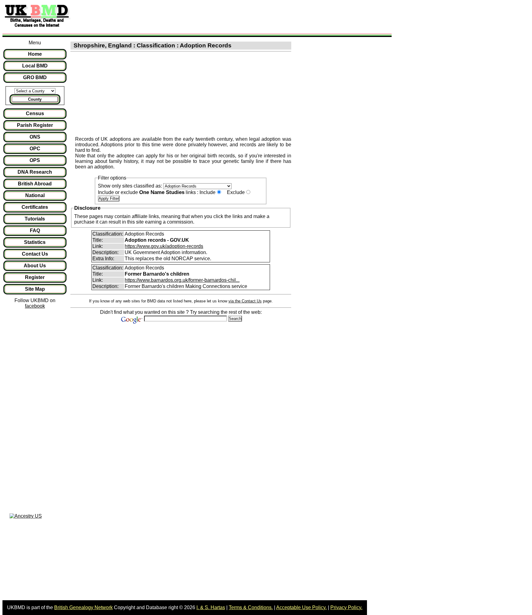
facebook (35, 306)
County (35, 99)
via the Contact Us (245, 301)
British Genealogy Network (83, 607)
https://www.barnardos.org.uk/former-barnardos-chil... (182, 280)
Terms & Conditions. (251, 607)
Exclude (236, 192)
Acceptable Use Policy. (301, 607)
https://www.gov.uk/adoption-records (164, 246)
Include (208, 192)
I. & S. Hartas (210, 607)
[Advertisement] (186, 16)
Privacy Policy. (346, 607)
